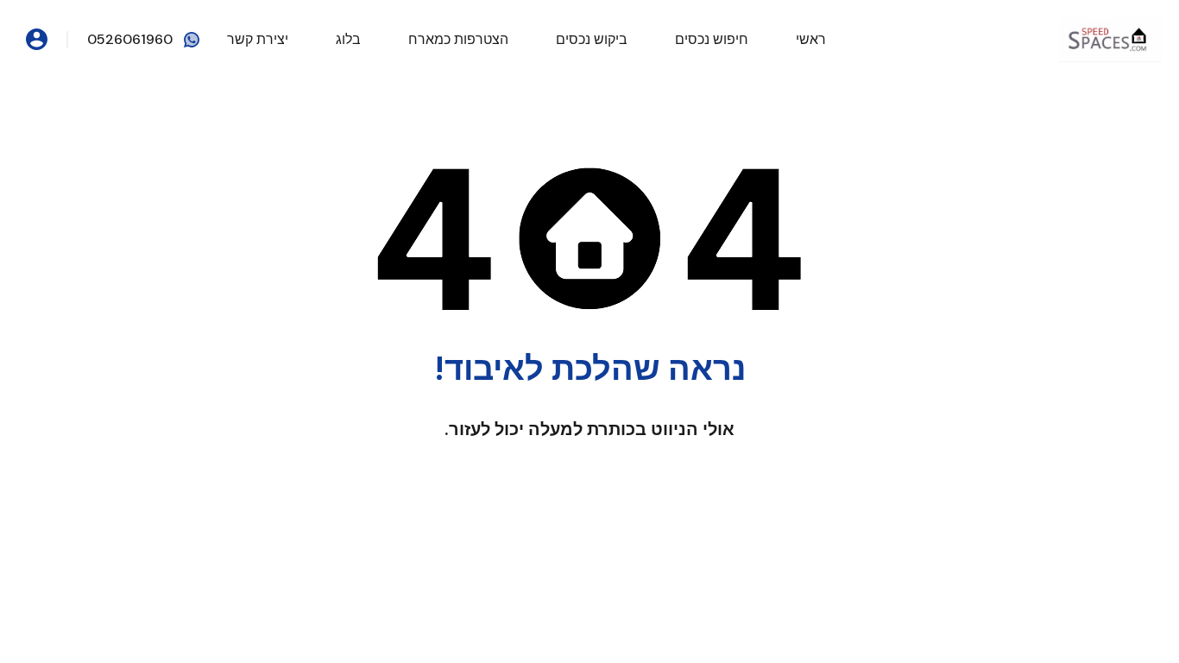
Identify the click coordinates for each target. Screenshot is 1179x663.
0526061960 (130, 39)
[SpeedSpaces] (1110, 38)
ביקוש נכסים (591, 39)
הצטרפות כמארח (458, 39)
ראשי (811, 39)
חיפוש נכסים (711, 39)
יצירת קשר (257, 39)
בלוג (348, 39)
